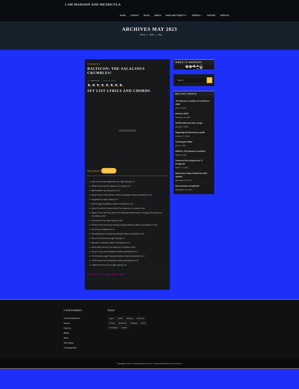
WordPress (147, 363)
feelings (130, 318)
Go (209, 80)
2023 (152, 34)
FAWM (120, 318)
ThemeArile (177, 363)
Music (147, 15)
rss (122, 274)
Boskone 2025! (181, 113)
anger (111, 318)
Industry (67, 328)
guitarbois (123, 323)
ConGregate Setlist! (183, 141)
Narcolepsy (69, 342)
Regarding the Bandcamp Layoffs (190, 132)
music (143, 323)
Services (196, 15)
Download (109, 171)
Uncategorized (93, 64)
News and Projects (176, 15)
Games (67, 323)
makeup (134, 323)
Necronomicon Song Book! (187, 186)
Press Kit (224, 15)
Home (123, 15)
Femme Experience (72, 318)
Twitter (110, 274)
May (160, 34)
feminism (140, 318)
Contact (134, 15)
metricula (93, 80)
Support (211, 15)
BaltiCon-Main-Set (93, 171)
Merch (157, 15)
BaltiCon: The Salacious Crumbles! (190, 151)
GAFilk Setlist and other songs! (188, 123)
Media (66, 333)
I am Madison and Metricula (93, 4)
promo (124, 327)
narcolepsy (113, 327)
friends (112, 323)
